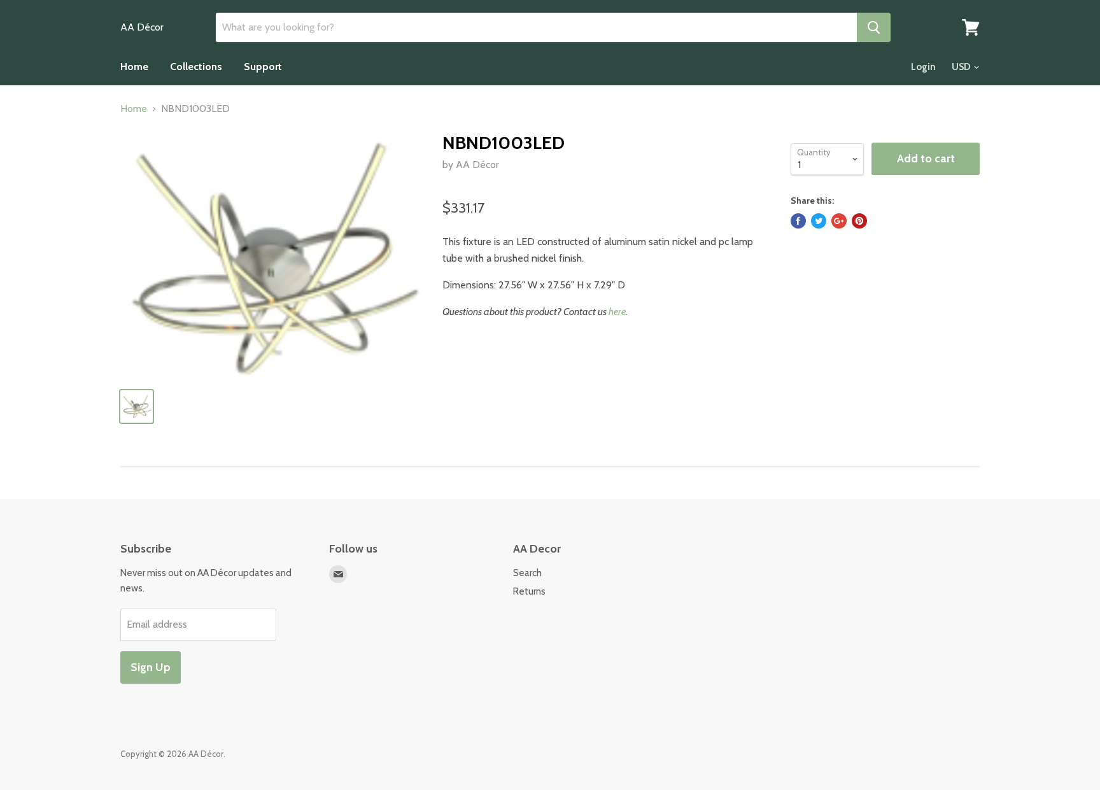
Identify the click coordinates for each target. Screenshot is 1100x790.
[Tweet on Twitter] (818, 221)
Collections (196, 66)
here (617, 312)
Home (134, 66)
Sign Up (150, 667)
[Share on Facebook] (798, 221)
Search (527, 573)
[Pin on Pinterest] (859, 221)
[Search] (874, 27)
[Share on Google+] (839, 221)
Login (923, 67)
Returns (529, 591)
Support (263, 66)
